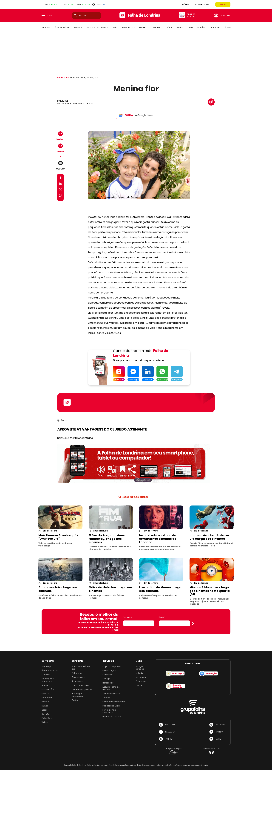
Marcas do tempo (111, 716)
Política (45, 701)
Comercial (107, 674)
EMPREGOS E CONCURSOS (97, 27)
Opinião (46, 714)
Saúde (45, 685)
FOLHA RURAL (214, 27)
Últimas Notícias (50, 670)
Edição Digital (109, 670)
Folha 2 (45, 693)
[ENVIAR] (193, 623)
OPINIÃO (200, 27)
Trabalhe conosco (111, 693)
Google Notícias (140, 667)
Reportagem (78, 677)
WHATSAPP (46, 27)
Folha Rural (47, 718)
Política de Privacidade (113, 701)
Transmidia (77, 681)
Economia (47, 697)
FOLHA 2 (142, 27)
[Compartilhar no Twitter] (60, 190)
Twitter (139, 685)
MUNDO (180, 27)
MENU (50, 15)
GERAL (190, 27)
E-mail (162, 617)
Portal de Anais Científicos (110, 711)
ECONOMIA (155, 27)
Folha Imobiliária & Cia (81, 667)
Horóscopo (108, 682)
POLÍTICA (168, 27)
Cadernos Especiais (82, 689)
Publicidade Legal (111, 705)
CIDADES (78, 27)
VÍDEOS (227, 27)
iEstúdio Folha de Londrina (111, 688)
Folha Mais (63, 77)
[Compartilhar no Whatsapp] (60, 196)
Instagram (141, 677)
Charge (106, 678)
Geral (44, 710)
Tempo (106, 697)
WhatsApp (47, 666)
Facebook (141, 681)
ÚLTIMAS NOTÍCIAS (62, 27)
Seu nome (127, 617)
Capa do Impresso (112, 666)
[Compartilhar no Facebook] (60, 178)
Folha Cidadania (80, 685)
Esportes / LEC (48, 689)
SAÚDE (115, 27)
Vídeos (45, 722)
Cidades (46, 674)
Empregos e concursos (48, 680)
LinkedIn (140, 673)
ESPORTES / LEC (128, 27)
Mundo (45, 705)
